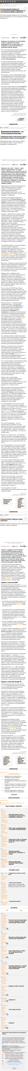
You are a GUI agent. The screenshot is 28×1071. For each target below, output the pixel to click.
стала (19, 643)
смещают (13, 666)
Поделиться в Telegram (12, 1)
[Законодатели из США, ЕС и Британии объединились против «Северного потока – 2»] (4, 841)
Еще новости (14, 794)
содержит (3, 685)
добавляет (16, 735)
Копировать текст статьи (15, 1)
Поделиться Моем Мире (3, 1)
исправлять (23, 473)
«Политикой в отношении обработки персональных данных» (14, 1063)
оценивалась (8, 578)
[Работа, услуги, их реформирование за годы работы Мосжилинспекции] (4, 828)
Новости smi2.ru (4, 772)
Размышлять (7, 411)
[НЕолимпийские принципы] (4, 903)
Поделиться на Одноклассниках (6, 1)
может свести (12, 728)
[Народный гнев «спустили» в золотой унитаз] (4, 876)
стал (19, 566)
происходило (23, 585)
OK (14, 1068)
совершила (17, 353)
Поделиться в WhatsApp (8, 1)
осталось (10, 713)
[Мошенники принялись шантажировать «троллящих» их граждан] (4, 852)
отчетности (19, 604)
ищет (11, 655)
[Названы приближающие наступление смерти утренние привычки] (4, 863)
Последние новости (14, 774)
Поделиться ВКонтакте (1, 1)
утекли (23, 318)
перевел (3, 633)
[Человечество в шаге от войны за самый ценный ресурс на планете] (4, 1009)
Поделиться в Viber (10, 1)
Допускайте (11, 254)
